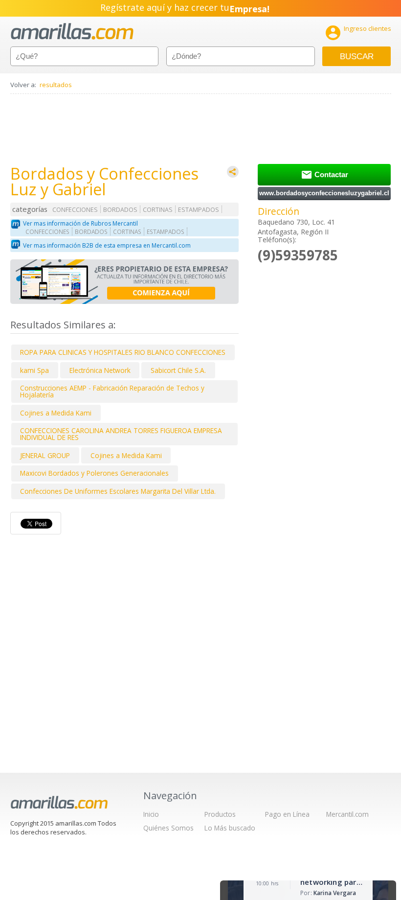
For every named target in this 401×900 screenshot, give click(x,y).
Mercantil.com (347, 814)
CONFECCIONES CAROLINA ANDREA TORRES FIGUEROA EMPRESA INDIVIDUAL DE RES (121, 434)
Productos (220, 814)
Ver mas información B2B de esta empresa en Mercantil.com (107, 245)
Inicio (151, 814)
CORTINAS (158, 210)
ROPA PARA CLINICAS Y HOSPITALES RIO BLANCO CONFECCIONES (122, 352)
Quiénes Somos (168, 827)
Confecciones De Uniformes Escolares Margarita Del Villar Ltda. (118, 491)
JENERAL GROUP (45, 455)
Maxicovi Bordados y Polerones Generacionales (94, 473)
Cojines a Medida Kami (55, 412)
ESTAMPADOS (198, 210)
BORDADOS (120, 210)
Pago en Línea (287, 814)
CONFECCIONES (75, 210)
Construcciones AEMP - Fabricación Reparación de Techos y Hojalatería (112, 391)
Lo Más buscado (229, 827)
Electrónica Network (100, 370)
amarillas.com (72, 31)
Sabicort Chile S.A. (178, 370)
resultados (56, 84)
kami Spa (34, 370)
